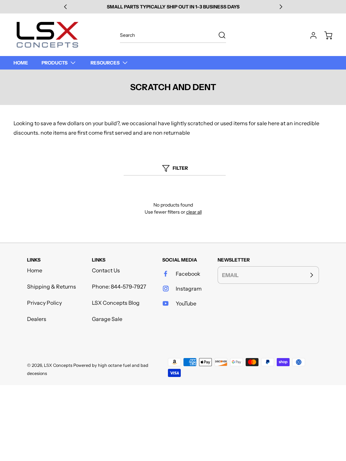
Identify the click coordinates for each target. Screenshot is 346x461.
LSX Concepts (58, 365)
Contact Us (106, 270)
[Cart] (325, 35)
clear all (194, 212)
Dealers (36, 319)
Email (230, 275)
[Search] (218, 35)
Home (34, 270)
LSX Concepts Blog (116, 302)
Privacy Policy (44, 302)
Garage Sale (107, 319)
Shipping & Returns (51, 286)
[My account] (310, 35)
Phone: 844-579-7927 (119, 286)
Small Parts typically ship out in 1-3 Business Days (173, 7)
